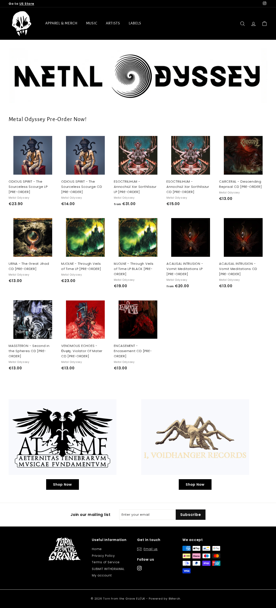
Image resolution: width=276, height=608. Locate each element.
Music (91, 23)
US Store (26, 4)
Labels (135, 23)
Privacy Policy (103, 556)
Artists (113, 23)
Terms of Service (106, 562)
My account (102, 575)
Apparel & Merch (61, 23)
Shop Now (62, 484)
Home (97, 549)
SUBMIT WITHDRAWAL (108, 569)
